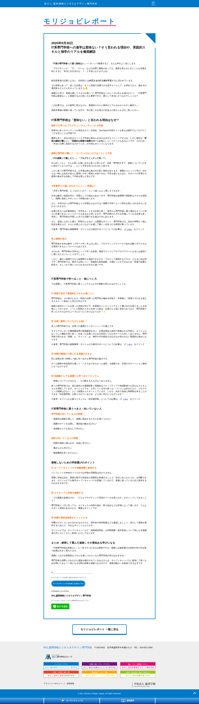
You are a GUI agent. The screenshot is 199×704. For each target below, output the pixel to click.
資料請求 (130, 701)
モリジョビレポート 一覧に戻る (100, 629)
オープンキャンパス (74, 701)
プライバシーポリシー (53, 683)
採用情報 (70, 683)
